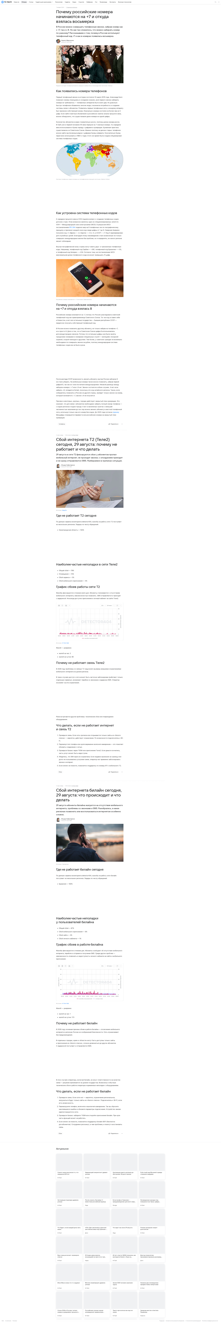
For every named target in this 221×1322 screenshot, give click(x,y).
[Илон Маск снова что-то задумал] (69, 1277)
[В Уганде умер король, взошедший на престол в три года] (97, 1249)
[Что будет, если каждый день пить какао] (69, 1222)
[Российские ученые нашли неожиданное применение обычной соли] (97, 1305)
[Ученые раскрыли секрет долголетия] (152, 1222)
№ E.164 (72, 227)
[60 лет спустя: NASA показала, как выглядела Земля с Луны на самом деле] (124, 1249)
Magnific (64, 510)
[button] (89, 64)
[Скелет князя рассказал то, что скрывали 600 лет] (69, 1167)
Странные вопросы (71, 7)
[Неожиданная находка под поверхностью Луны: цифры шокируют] (152, 1194)
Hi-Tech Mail (74, 435)
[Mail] (2, 2)
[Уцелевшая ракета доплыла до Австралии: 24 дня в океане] (124, 1167)
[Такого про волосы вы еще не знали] (124, 1305)
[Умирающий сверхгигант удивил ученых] (97, 1167)
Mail (3, 1320)
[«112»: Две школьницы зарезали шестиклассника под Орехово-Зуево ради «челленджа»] (97, 1222)
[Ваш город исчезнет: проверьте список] (69, 1249)
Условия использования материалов (175, 1320)
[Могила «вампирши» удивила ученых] (97, 1277)
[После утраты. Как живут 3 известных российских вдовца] (97, 1194)
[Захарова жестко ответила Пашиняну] (152, 1305)
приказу (116, 412)
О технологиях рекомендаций (193, 1320)
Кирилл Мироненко (67, 40)
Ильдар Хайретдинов (68, 465)
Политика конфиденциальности (210, 1320)
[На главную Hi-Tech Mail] (8, 2)
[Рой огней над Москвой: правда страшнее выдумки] (152, 1167)
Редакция (161, 1320)
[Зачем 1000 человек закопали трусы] (124, 1277)
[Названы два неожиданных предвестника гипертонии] (152, 1277)
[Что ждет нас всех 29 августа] (124, 1222)
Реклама (15, 1320)
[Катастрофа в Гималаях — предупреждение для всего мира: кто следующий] (124, 1194)
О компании (8, 1320)
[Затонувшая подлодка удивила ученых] (69, 1194)
